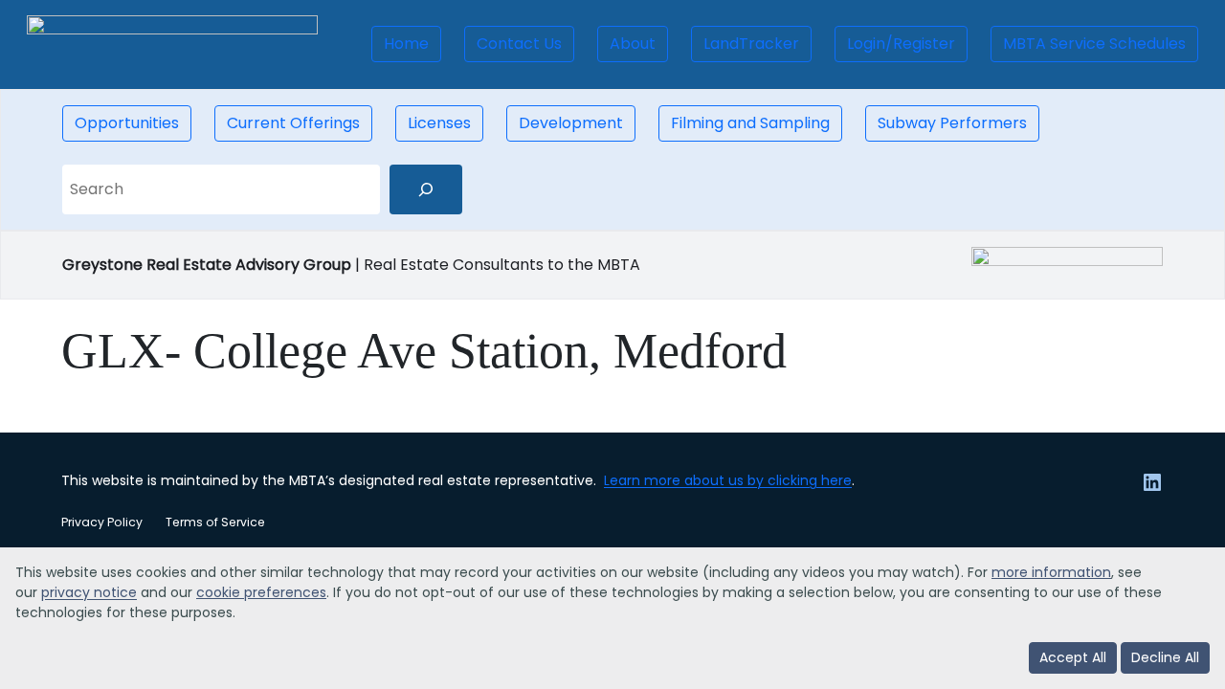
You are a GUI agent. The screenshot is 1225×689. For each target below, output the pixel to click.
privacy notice (89, 592)
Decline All (1165, 657)
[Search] (426, 189)
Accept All (1072, 657)
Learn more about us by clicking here (728, 480)
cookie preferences (261, 592)
